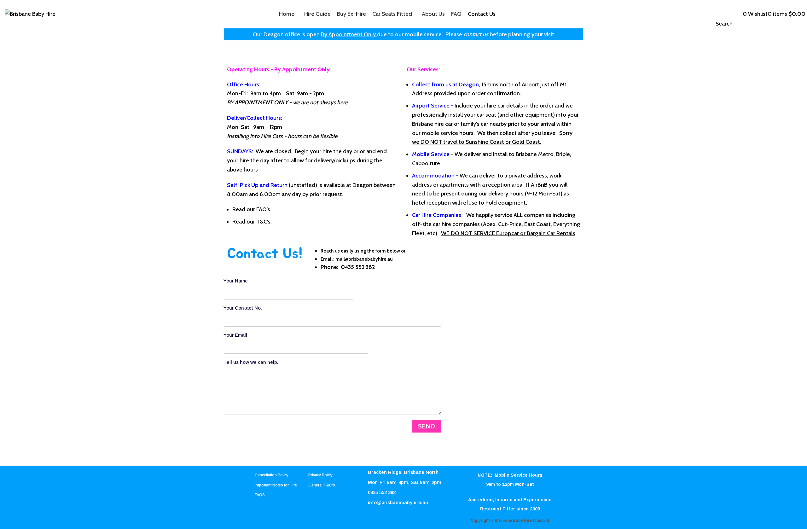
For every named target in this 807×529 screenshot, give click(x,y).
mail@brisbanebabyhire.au (364, 259)
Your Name (236, 280)
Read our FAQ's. (251, 209)
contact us (475, 34)
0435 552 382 (358, 267)
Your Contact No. (243, 308)
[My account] (735, 13)
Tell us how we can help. (251, 362)
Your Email (235, 335)
